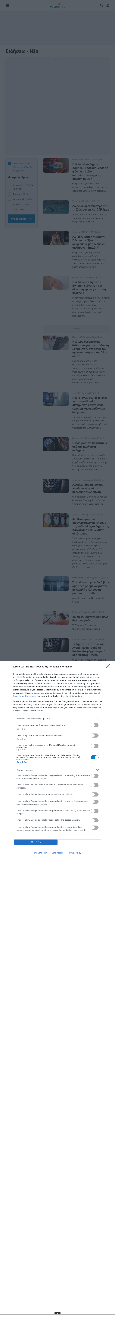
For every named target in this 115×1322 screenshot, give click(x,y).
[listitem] (57, 718)
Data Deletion (40, 853)
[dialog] (57, 991)
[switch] (95, 725)
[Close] (109, 667)
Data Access (57, 853)
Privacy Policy (74, 853)
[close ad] (57, 1313)
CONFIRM (35, 842)
